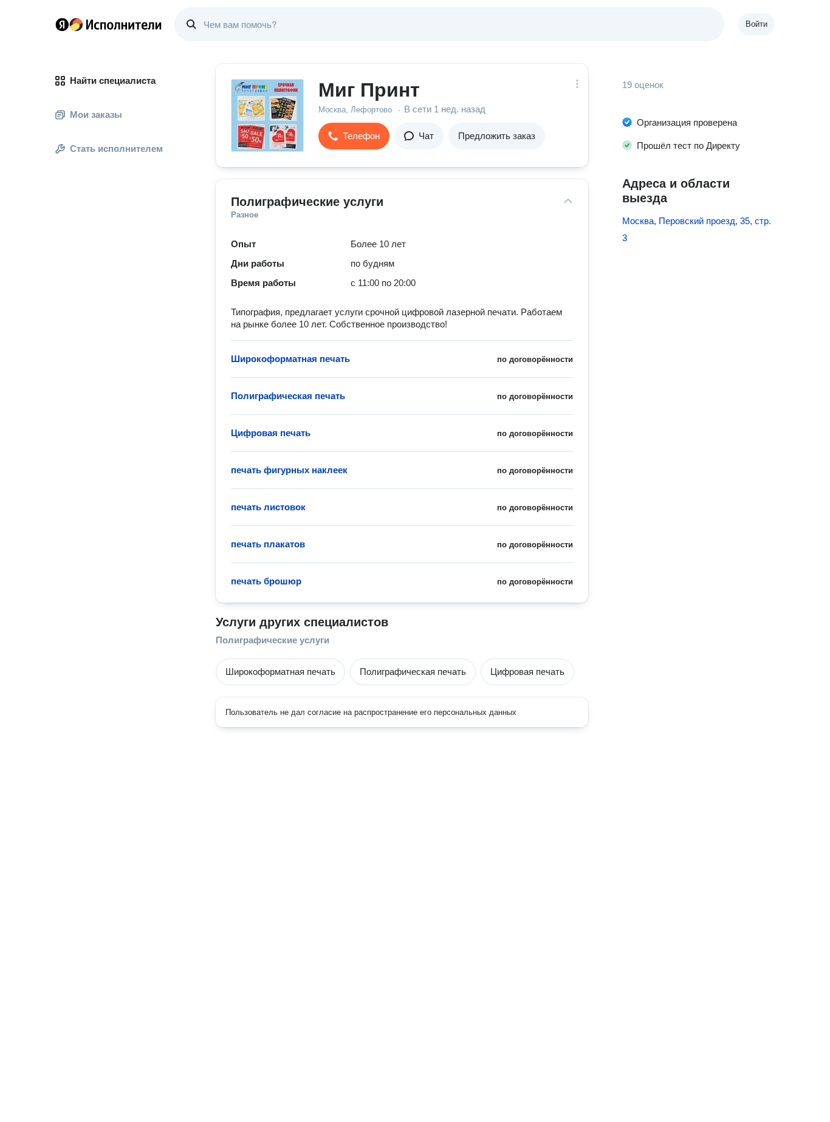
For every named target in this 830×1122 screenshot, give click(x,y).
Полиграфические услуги (272, 640)
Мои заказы (96, 114)
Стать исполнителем (116, 148)
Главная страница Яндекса (62, 24)
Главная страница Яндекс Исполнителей (108, 24)
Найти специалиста (113, 80)
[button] (353, 136)
